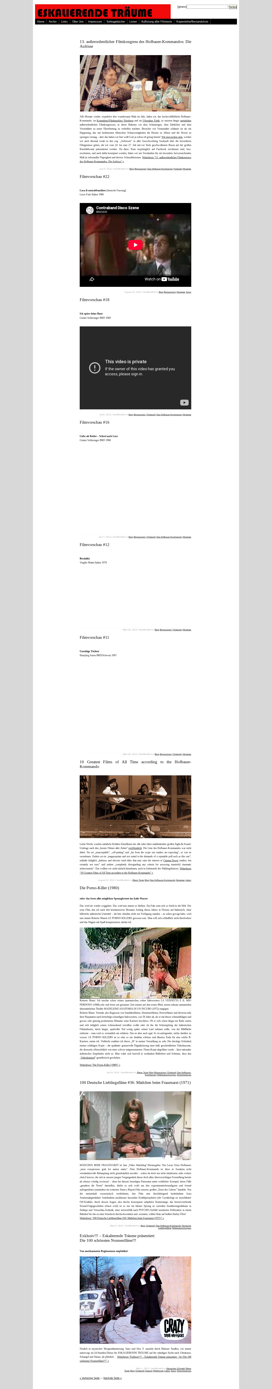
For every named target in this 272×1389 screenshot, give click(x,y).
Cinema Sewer (170, 860)
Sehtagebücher (115, 21)
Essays (148, 1371)
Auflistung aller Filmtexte (156, 21)
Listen (133, 21)
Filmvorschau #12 (94, 544)
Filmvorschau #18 (94, 299)
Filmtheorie (158, 1371)
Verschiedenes (184, 1075)
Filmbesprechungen (166, 1075)
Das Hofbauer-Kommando (160, 169)
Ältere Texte (138, 880)
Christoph (151, 414)
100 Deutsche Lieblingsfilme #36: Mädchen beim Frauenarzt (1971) (135, 1082)
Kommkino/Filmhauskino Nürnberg (115, 120)
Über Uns (78, 21)
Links (64, 21)
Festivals (177, 169)
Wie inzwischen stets (172, 137)
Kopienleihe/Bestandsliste (192, 21)
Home (40, 21)
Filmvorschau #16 (94, 422)
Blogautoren (141, 169)
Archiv (53, 21)
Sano (188, 292)
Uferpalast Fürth (151, 120)
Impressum (95, 21)
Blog (131, 169)
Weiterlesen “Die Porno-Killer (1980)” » (100, 1064)
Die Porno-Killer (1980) (99, 888)
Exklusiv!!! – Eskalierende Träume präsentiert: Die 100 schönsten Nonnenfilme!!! (117, 1238)
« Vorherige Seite (90, 1378)
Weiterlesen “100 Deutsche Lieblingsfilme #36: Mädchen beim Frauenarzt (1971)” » (122, 1218)
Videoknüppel (88, 1057)
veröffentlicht (135, 848)
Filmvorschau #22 (94, 176)
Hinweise (187, 169)
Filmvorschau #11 (94, 637)
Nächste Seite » (112, 1378)
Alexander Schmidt (175, 1368)
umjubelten (185, 120)
